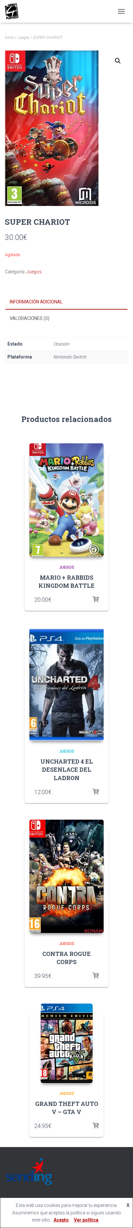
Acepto (61, 1219)
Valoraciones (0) (29, 318)
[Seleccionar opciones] (95, 599)
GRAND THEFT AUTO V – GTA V (66, 1108)
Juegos (23, 37)
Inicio (9, 37)
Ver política (86, 1219)
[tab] (66, 302)
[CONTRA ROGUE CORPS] (66, 876)
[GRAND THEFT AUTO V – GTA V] (67, 1043)
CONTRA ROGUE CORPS (66, 958)
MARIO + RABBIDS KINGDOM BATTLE (66, 581)
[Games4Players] (14, 11)
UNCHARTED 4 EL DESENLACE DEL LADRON (66, 769)
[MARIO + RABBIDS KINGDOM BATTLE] (66, 500)
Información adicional (36, 301)
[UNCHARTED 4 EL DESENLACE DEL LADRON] (66, 684)
